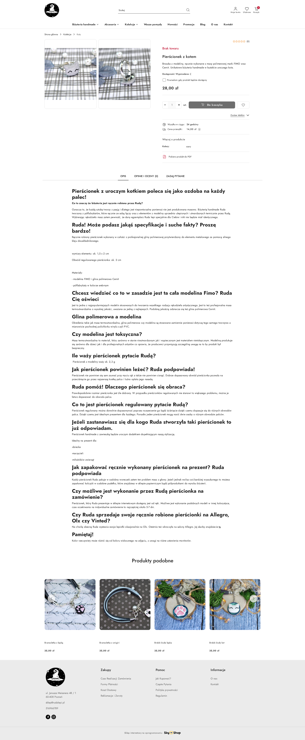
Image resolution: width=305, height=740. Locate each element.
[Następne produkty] (253, 599)
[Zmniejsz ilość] (165, 105)
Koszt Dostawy (108, 690)
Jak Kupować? (163, 678)
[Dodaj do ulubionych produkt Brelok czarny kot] (256, 574)
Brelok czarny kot (217, 642)
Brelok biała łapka (108, 642)
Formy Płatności (109, 684)
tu (220, 527)
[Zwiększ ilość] (178, 105)
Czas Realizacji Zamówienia (116, 678)
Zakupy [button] (106, 670)
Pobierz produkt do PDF (180, 156)
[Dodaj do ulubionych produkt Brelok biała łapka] (147, 574)
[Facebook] (48, 717)
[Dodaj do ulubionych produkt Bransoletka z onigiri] (92, 574)
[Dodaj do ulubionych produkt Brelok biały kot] (202, 574)
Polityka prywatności (167, 690)
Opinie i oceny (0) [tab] (146, 176)
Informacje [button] (218, 670)
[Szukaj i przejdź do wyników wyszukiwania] (188, 10)
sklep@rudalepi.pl (55, 702)
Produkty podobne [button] (152, 560)
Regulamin (161, 696)
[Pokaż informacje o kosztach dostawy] (199, 129)
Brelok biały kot (161, 642)
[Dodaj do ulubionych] (243, 104)
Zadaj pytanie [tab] (175, 176)
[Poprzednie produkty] (51, 599)
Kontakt (215, 684)
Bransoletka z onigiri (54, 642)
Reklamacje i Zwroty (111, 696)
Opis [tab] (123, 176)
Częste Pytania (163, 684)
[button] (70, 74)
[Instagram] (53, 717)
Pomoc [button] (160, 670)
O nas (214, 678)
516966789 (52, 708)
